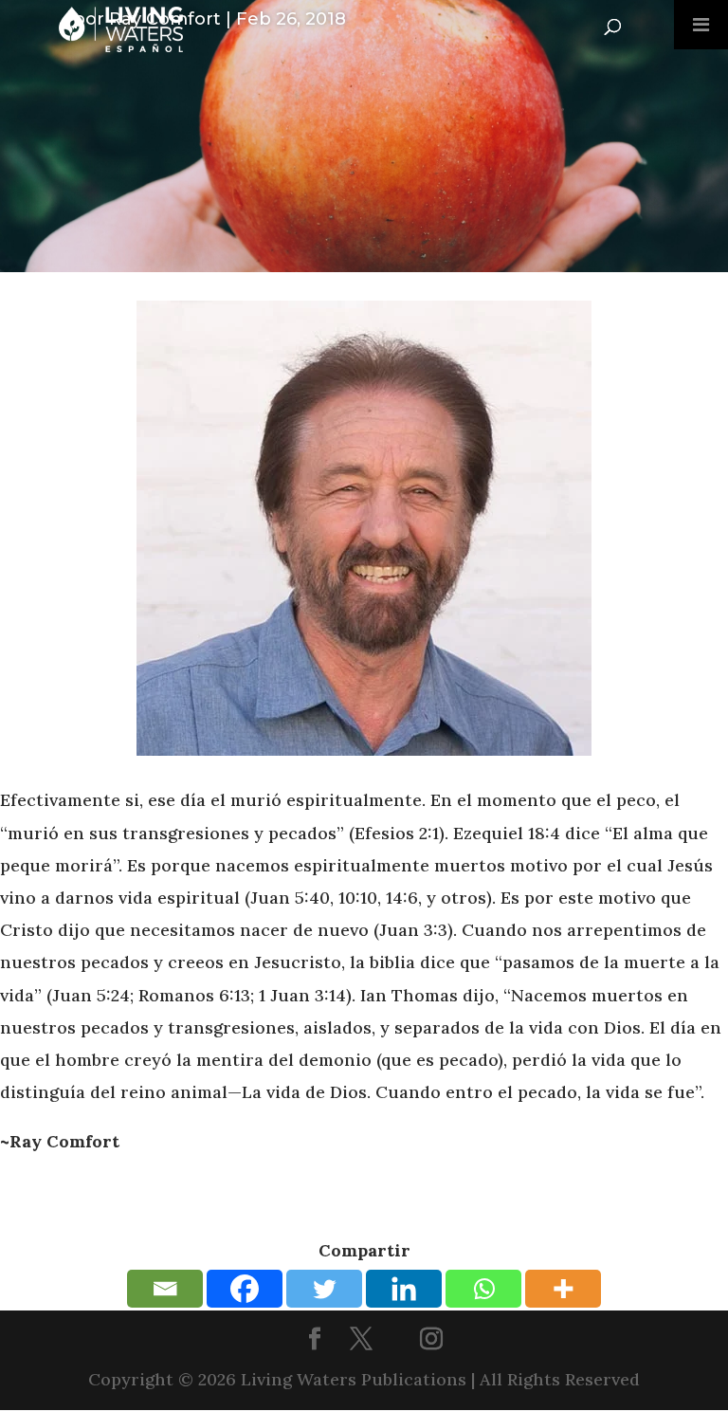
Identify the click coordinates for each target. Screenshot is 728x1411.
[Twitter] (324, 1289)
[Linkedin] (404, 1289)
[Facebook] (244, 1289)
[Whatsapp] (483, 1289)
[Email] (165, 1289)
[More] (563, 1289)
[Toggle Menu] (701, 24)
